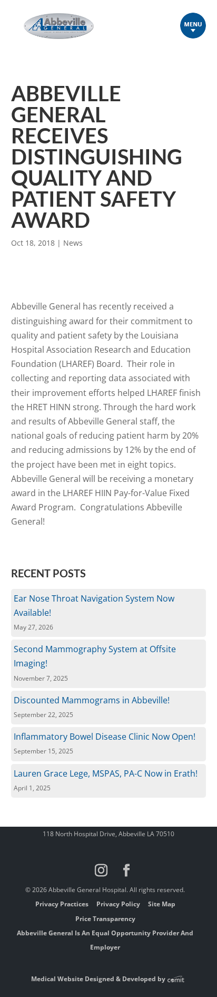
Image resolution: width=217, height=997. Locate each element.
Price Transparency (105, 918)
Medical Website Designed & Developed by (99, 978)
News (73, 243)
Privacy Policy (118, 903)
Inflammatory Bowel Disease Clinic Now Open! (104, 736)
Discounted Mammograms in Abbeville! (92, 700)
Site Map (161, 903)
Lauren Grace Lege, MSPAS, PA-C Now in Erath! (106, 773)
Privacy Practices (61, 903)
